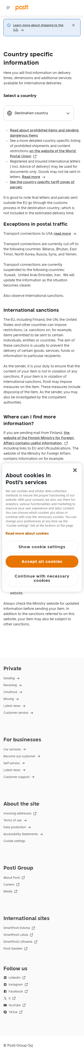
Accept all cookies (42, 561)
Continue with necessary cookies (42, 578)
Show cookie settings (42, 546)
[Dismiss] (73, 25)
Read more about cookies (27, 533)
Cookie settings (14, 841)
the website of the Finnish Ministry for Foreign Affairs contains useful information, (39, 438)
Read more (31, 177)
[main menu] (8, 8)
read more (62, 234)
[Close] (75, 470)
